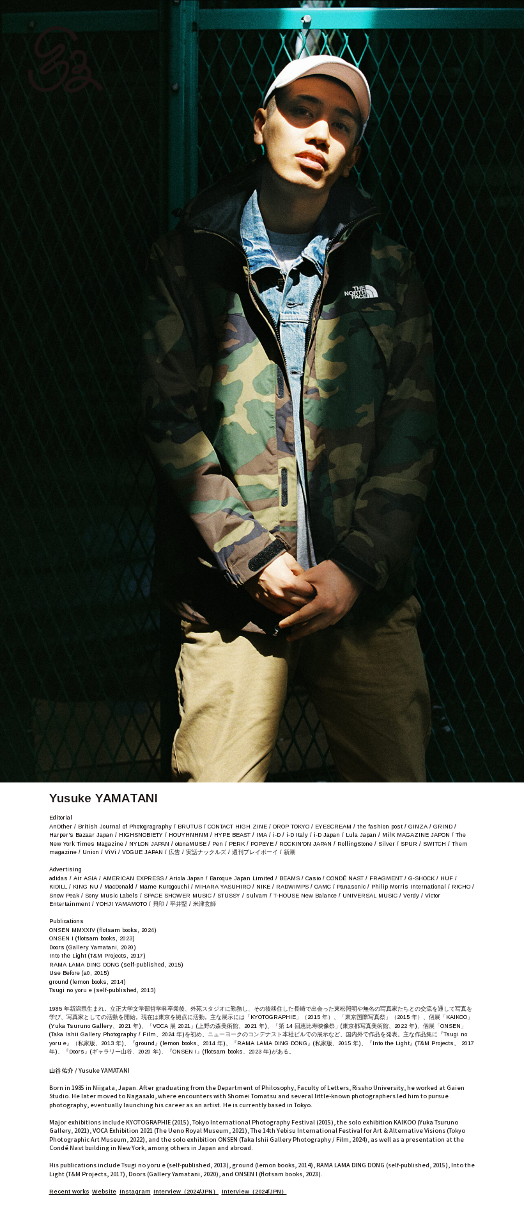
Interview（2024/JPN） (186, 1191)
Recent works (69, 1191)
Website (104, 1191)
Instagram (135, 1191)
